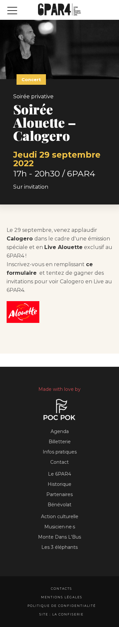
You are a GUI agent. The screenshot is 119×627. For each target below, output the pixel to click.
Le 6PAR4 (59, 474)
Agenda (60, 431)
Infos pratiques (60, 452)
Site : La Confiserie (61, 614)
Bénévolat (59, 505)
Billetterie (60, 442)
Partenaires (59, 494)
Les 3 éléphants (59, 547)
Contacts (61, 588)
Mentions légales (61, 597)
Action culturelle (59, 516)
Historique (59, 484)
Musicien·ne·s (59, 527)
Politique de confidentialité (61, 606)
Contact (59, 462)
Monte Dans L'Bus (59, 537)
